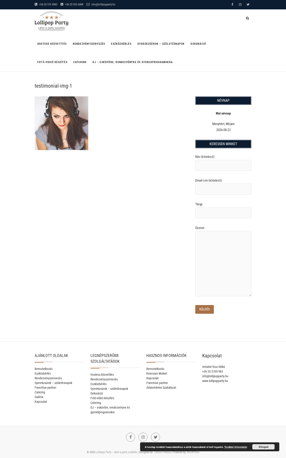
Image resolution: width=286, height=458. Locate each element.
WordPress (193, 452)
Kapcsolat (41, 401)
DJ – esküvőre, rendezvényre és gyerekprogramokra (133, 62)
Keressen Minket (156, 373)
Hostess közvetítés (52, 43)
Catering (80, 62)
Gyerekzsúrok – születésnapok (161, 43)
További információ (235, 447)
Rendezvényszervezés (89, 43)
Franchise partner (45, 387)
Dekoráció (198, 43)
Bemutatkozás (44, 369)
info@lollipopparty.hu (103, 4)
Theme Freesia (162, 452)
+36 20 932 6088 (73, 4)
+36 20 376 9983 (47, 4)
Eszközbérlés (121, 43)
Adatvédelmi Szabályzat (161, 387)
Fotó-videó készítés (52, 62)
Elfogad (263, 447)
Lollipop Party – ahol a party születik (116, 452)
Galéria (39, 397)
